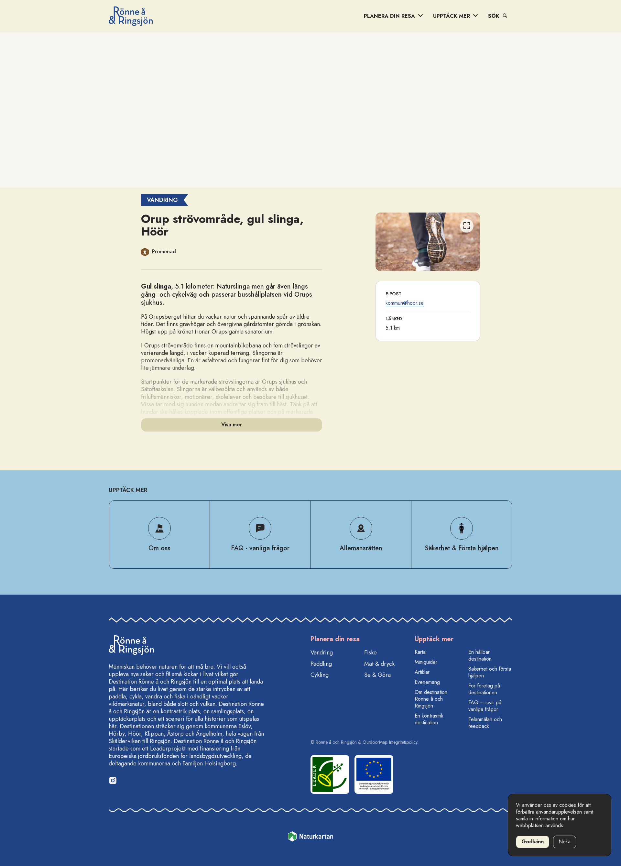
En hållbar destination (480, 655)
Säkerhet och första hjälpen (489, 672)
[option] (428, 242)
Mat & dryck (379, 664)
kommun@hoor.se (405, 303)
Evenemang (427, 682)
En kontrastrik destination (429, 719)
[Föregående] (389, 243)
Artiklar (422, 672)
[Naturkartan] (310, 837)
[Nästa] (466, 243)
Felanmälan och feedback (485, 723)
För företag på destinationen (484, 689)
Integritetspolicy (403, 742)
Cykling (319, 675)
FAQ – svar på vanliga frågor (484, 706)
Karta (420, 652)
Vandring (321, 652)
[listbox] (428, 242)
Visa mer (231, 424)
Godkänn (532, 841)
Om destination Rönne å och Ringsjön (431, 698)
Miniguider (426, 662)
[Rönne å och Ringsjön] (131, 16)
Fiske (370, 652)
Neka (565, 841)
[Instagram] (112, 780)
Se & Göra (377, 675)
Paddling (321, 664)
